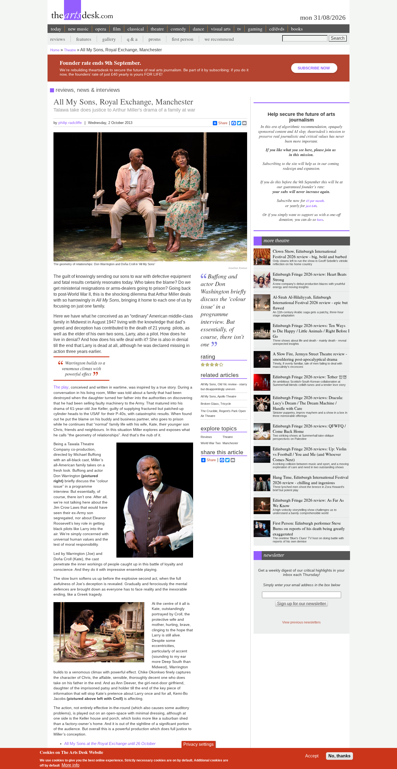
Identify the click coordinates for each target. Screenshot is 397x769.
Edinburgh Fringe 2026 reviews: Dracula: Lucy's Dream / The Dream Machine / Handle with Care (308, 403)
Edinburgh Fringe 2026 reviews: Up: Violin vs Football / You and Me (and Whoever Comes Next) (309, 454)
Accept (311, 756)
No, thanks (339, 756)
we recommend (219, 39)
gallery (109, 39)
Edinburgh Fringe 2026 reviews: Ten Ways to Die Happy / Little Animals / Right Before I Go (311, 331)
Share (222, 123)
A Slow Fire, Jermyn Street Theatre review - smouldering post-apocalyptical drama (310, 356)
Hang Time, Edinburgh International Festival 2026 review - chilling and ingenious (310, 479)
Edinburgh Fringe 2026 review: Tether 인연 (310, 376)
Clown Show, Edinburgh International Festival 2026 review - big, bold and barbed (310, 253)
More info (70, 765)
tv (239, 28)
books (297, 28)
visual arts (221, 28)
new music (78, 28)
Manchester (230, 443)
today (56, 28)
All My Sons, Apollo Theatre (218, 396)
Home (54, 50)
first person (182, 39)
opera (100, 28)
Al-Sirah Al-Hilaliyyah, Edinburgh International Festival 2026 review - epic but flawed (310, 302)
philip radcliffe (70, 122)
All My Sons (110, 743)
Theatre (70, 50)
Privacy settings (198, 744)
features (83, 39)
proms (155, 39)
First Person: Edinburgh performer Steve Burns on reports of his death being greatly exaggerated (309, 528)
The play (61, 387)
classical (135, 28)
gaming (255, 28)
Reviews (206, 437)
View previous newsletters (301, 622)
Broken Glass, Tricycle (216, 403)
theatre (157, 28)
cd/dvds (276, 28)
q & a (132, 39)
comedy (178, 28)
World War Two (211, 443)
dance (198, 28)
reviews (57, 39)
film (117, 28)
